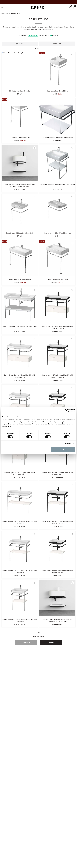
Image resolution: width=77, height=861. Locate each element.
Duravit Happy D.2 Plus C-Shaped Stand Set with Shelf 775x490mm (19, 571)
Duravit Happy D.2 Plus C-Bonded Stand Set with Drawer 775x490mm (57, 376)
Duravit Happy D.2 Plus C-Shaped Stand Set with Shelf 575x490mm (19, 620)
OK (63, 449)
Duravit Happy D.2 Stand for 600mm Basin (57, 233)
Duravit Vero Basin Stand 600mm (19, 137)
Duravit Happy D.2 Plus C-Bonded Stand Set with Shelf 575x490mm (57, 571)
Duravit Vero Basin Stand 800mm (57, 279)
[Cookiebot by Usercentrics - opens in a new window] (66, 410)
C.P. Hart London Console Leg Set (19, 91)
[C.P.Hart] (38, 8)
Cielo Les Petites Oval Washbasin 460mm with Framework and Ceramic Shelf (20, 185)
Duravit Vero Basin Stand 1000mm (20, 279)
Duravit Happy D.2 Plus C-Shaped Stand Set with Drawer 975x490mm (19, 376)
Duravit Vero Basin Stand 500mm (57, 91)
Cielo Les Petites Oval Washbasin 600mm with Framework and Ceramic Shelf (57, 620)
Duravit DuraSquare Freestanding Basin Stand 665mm (57, 184)
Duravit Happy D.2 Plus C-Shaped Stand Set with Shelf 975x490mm (19, 523)
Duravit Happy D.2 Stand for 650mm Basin (19, 233)
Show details (67, 443)
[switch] (29, 436)
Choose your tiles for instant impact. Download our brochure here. (38, 1)
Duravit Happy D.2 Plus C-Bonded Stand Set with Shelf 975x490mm (57, 474)
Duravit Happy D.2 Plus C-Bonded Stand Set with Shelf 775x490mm (57, 523)
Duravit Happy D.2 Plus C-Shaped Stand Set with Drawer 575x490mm (19, 474)
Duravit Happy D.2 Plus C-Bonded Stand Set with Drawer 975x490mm (57, 327)
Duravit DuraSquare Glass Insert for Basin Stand (57, 137)
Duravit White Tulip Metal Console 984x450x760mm (20, 326)
